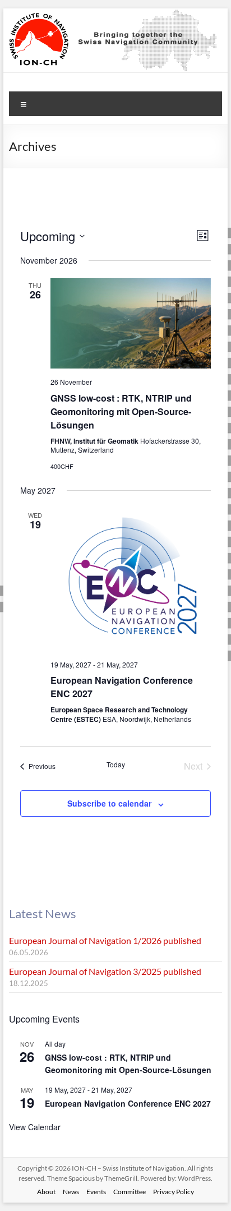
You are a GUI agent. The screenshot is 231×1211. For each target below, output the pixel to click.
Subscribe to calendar (109, 803)
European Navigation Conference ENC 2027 (128, 1103)
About (46, 1191)
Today (116, 764)
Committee (129, 1191)
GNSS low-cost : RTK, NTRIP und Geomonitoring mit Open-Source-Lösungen (121, 411)
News (71, 1191)
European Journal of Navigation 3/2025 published (105, 971)
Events (96, 1191)
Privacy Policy (173, 1191)
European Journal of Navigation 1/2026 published (105, 940)
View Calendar (35, 1126)
